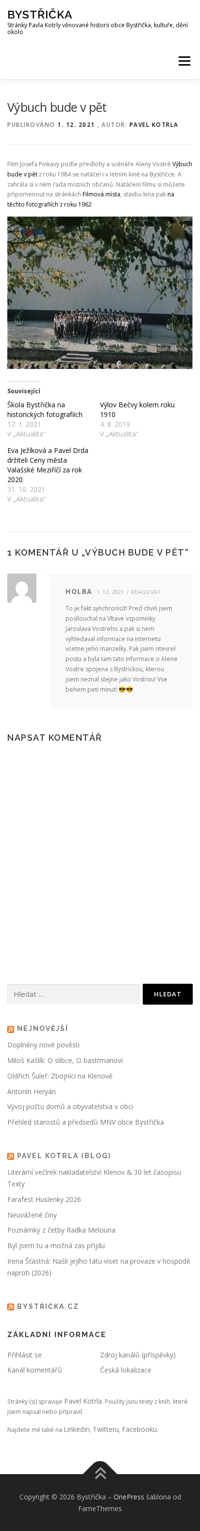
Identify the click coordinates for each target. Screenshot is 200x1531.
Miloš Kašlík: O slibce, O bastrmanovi (65, 1060)
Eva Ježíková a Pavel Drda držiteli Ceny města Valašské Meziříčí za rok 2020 (47, 465)
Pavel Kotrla (154, 125)
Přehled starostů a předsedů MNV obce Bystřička (85, 1122)
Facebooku (139, 1429)
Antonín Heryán (31, 1091)
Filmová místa (101, 194)
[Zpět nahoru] (100, 1474)
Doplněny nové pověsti (43, 1044)
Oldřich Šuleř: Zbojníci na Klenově (60, 1075)
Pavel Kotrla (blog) (64, 1156)
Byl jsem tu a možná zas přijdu (56, 1245)
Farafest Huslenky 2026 (44, 1199)
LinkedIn (77, 1429)
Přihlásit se (24, 1354)
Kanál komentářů (34, 1369)
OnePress (129, 1496)
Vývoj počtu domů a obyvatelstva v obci (70, 1106)
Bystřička (40, 14)
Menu (184, 61)
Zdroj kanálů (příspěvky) (138, 1354)
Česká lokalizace (125, 1369)
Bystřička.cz (48, 1306)
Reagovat (146, 591)
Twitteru (106, 1429)
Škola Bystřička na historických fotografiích (45, 409)
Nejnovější (42, 1028)
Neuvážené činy (32, 1214)
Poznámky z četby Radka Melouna (61, 1230)
